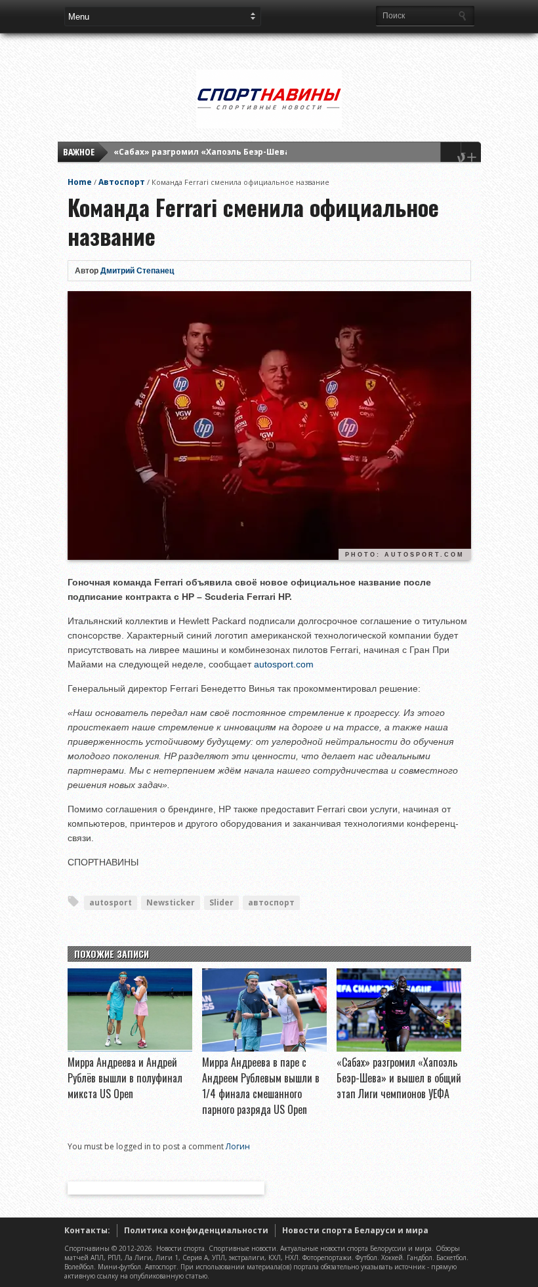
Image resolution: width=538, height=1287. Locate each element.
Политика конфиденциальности (196, 1230)
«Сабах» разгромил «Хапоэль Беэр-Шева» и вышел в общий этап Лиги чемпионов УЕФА (399, 1077)
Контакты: (87, 1230)
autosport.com (284, 664)
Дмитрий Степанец (137, 270)
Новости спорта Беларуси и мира (355, 1230)
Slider (221, 902)
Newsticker (170, 902)
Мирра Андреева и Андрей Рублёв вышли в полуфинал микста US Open (125, 1077)
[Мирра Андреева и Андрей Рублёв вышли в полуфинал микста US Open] (130, 1048)
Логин (238, 1146)
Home (80, 182)
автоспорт (271, 902)
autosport (110, 902)
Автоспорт (121, 182)
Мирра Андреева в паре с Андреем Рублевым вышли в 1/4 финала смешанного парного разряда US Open (261, 1085)
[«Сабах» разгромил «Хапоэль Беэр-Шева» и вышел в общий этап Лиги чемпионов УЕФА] (399, 1048)
